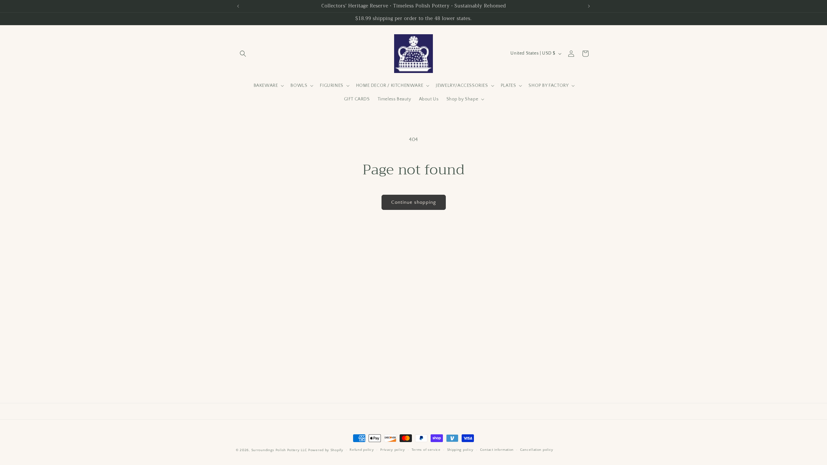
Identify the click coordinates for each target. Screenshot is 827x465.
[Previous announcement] (238, 6)
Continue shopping (413, 202)
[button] (243, 53)
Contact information (497, 450)
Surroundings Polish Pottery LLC (279, 450)
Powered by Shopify (325, 450)
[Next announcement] (589, 6)
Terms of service (426, 450)
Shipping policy (460, 450)
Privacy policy (392, 450)
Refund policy (362, 450)
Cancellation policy (536, 450)
